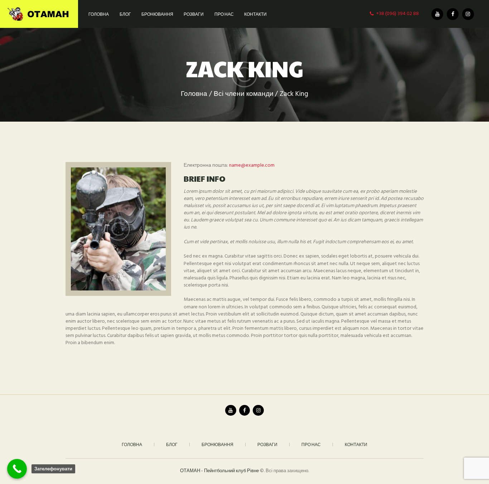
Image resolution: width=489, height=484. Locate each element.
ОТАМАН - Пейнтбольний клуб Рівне (219, 471)
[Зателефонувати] (17, 469)
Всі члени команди (243, 94)
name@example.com (252, 165)
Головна (194, 94)
